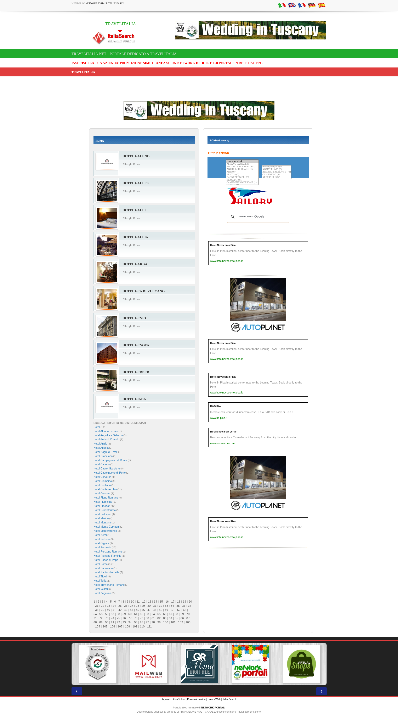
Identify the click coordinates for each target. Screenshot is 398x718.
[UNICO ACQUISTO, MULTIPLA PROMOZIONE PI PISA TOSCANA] (250, 664)
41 (114, 609)
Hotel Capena (101, 464)
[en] (292, 5)
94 (130, 622)
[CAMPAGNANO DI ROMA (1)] (242, 182)
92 (118, 622)
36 (184, 605)
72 (101, 618)
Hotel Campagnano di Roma (110, 460)
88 (95, 622)
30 (149, 605)
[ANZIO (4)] (242, 172)
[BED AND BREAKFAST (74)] (276, 172)
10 (132, 601)
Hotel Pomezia (102, 547)
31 (155, 605)
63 (147, 614)
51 (173, 609)
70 (188, 614)
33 (166, 605)
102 (180, 622)
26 (125, 605)
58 (118, 614)
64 (153, 614)
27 (131, 605)
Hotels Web (214, 699)
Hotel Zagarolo (102, 593)
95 (135, 622)
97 (147, 622)
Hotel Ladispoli (102, 514)
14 (155, 601)
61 (135, 614)
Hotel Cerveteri (102, 476)
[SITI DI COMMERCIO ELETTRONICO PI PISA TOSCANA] (301, 664)
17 (173, 601)
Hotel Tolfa (99, 580)
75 (118, 618)
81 (153, 618)
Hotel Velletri (101, 589)
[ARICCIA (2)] (242, 174)
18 (178, 601)
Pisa (175, 699)
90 (106, 622)
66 (164, 614)
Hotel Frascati (101, 505)
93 (124, 622)
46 (143, 609)
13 (149, 601)
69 (182, 614)
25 (120, 605)
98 (153, 622)
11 (138, 601)
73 (106, 618)
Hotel (97, 427)
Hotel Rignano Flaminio (107, 555)
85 (176, 618)
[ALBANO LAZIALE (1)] (242, 164)
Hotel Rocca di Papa (105, 559)
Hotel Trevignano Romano (109, 584)
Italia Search (229, 699)
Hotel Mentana (102, 522)
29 (143, 605)
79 (141, 618)
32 (160, 605)
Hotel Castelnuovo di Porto (109, 472)
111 (149, 626)
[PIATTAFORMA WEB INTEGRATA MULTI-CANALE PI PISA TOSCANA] (97, 664)
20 (190, 601)
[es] (322, 5)
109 (134, 626)
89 (101, 622)
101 (173, 622)
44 (131, 609)
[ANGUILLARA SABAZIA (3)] (242, 166)
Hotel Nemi (100, 535)
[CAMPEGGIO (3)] (276, 174)
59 (124, 614)
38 (96, 609)
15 (161, 601)
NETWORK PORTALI (213, 707)
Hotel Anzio (100, 443)
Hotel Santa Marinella (106, 572)
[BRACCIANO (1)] (242, 180)
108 (127, 626)
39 (102, 609)
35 (178, 605)
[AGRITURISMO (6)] (276, 169)
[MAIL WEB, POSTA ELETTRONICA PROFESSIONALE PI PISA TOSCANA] (148, 664)
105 (105, 626)
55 (101, 614)
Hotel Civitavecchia (105, 489)
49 (160, 609)
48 (155, 609)
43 (125, 609)
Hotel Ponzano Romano (107, 551)
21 (96, 605)
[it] (282, 5)
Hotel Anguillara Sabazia (108, 435)
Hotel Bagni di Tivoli (105, 451)
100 (165, 622)
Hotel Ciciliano (102, 485)
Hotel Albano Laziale (105, 431)
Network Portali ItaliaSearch (105, 3)
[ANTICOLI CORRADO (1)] (242, 169)
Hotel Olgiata (101, 543)
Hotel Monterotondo (105, 530)
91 (112, 622)
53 (184, 609)
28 (137, 605)
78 (135, 618)
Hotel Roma (100, 564)
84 (170, 618)
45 (137, 609)
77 (130, 618)
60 (130, 614)
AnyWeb (166, 699)
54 (95, 614)
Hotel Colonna (101, 493)
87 (188, 618)
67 (170, 614)
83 (164, 618)
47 (149, 609)
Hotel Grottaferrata (104, 510)
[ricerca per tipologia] (276, 166)
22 (102, 605)
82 (159, 618)
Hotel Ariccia (101, 447)
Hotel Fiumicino (102, 501)
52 (179, 609)
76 (124, 618)
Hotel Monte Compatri (106, 526)
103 (188, 622)
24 (114, 605)
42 (120, 609)
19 (184, 601)
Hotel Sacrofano (103, 568)
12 (144, 601)
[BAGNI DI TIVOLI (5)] (242, 177)
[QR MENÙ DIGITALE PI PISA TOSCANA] (199, 664)
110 (142, 626)
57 (112, 614)
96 (141, 622)
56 (106, 614)
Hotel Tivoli (100, 576)
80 (147, 618)
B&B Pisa (216, 406)
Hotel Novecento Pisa (223, 245)
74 (112, 618)
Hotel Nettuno (101, 539)
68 (176, 614)
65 (159, 614)
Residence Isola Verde (223, 431)
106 (112, 626)
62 (141, 614)
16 (167, 601)
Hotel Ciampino (102, 481)
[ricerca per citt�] (242, 161)
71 (95, 618)
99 (159, 622)
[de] (312, 5)
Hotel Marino (101, 518)
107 (120, 626)
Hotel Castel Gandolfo (106, 468)
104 (97, 626)
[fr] (302, 5)
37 (189, 605)
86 (182, 618)
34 (172, 605)
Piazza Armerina (196, 699)
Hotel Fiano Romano (105, 497)
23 (108, 605)
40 (108, 609)
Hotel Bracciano (103, 456)
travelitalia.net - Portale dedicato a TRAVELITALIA (124, 54)
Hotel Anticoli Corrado (106, 439)
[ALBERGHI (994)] (276, 177)
